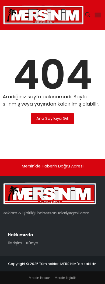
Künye (32, 243)
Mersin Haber (39, 277)
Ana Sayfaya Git (52, 118)
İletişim (15, 243)
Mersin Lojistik (65, 277)
